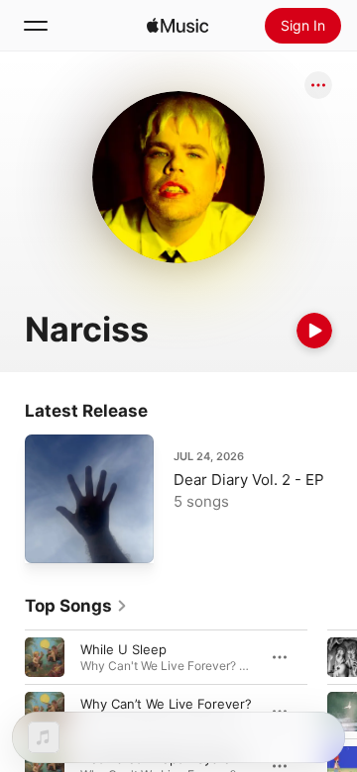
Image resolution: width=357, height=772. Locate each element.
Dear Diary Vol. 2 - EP (249, 479)
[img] (177, 26)
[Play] (314, 330)
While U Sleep (123, 649)
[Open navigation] (36, 26)
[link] (76, 606)
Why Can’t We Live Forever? (166, 704)
